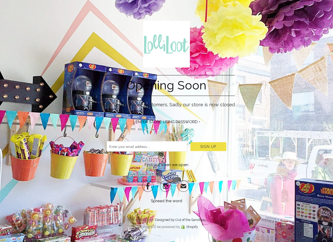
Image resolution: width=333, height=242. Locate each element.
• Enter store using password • (166, 122)
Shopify (192, 227)
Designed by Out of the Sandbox (180, 220)
